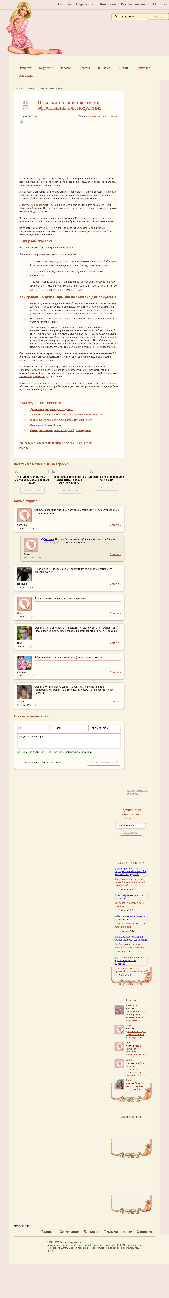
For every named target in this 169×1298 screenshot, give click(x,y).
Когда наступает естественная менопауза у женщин (136, 1050)
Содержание (85, 4)
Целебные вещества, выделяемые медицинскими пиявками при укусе (136, 1069)
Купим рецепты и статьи (137, 792)
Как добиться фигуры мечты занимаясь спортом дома (31, 480)
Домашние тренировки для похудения (51, 409)
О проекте (144, 1231)
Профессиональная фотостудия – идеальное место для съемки (136, 1016)
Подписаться (130, 832)
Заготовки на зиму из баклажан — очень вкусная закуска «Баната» (66, 414)
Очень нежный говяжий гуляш (46, 425)
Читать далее (32, 490)
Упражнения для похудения (50, 88)
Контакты (108, 4)
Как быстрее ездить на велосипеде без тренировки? (131, 946)
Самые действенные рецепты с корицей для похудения (60, 430)
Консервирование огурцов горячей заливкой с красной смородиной (130, 882)
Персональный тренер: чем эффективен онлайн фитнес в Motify (69, 480)
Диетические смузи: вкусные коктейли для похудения (136, 1034)
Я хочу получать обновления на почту (43, 762)
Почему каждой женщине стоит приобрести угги (135, 1088)
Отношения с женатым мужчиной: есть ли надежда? (131, 969)
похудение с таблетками (35, 204)
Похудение (30, 88)
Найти (158, 16)
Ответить (115, 524)
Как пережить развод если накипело (129, 904)
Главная (64, 4)
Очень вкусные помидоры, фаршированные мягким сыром (61, 419)
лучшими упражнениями (32, 376)
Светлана (49, 539)
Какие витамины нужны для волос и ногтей (130, 925)
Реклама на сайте (134, 4)
